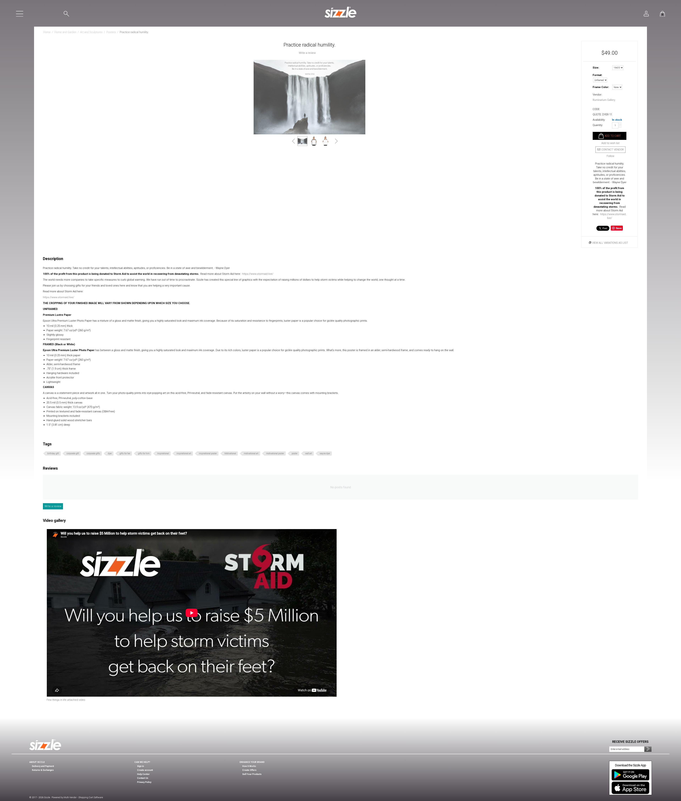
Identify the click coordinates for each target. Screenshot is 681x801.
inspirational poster (208, 453)
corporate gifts (93, 453)
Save (619, 228)
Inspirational (163, 453)
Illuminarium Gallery (604, 100)
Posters (111, 32)
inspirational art (184, 453)
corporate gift (73, 453)
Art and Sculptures (91, 32)
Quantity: (598, 125)
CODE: (596, 109)
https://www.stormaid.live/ (257, 273)
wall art (308, 453)
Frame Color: (601, 87)
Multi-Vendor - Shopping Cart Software (83, 797)
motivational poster (275, 453)
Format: (597, 75)
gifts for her (125, 453)
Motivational (230, 453)
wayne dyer (325, 453)
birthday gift (53, 453)
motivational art (251, 453)
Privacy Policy (144, 782)
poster (294, 453)
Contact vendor (612, 149)
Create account (145, 770)
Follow (610, 156)
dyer (110, 453)
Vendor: (597, 94)
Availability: (599, 119)
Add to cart (613, 135)
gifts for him (144, 453)
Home (47, 32)
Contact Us (142, 778)
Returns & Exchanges (43, 770)
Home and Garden (65, 32)
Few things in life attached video (66, 699)
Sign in (140, 766)
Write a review (307, 52)
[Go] (648, 749)
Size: (596, 67)
